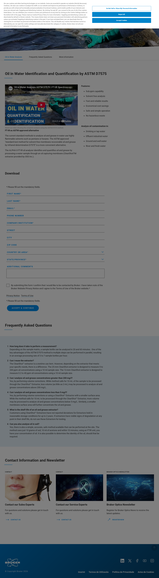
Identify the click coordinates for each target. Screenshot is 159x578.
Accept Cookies (121, 20)
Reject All (121, 14)
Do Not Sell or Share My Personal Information (121, 8)
